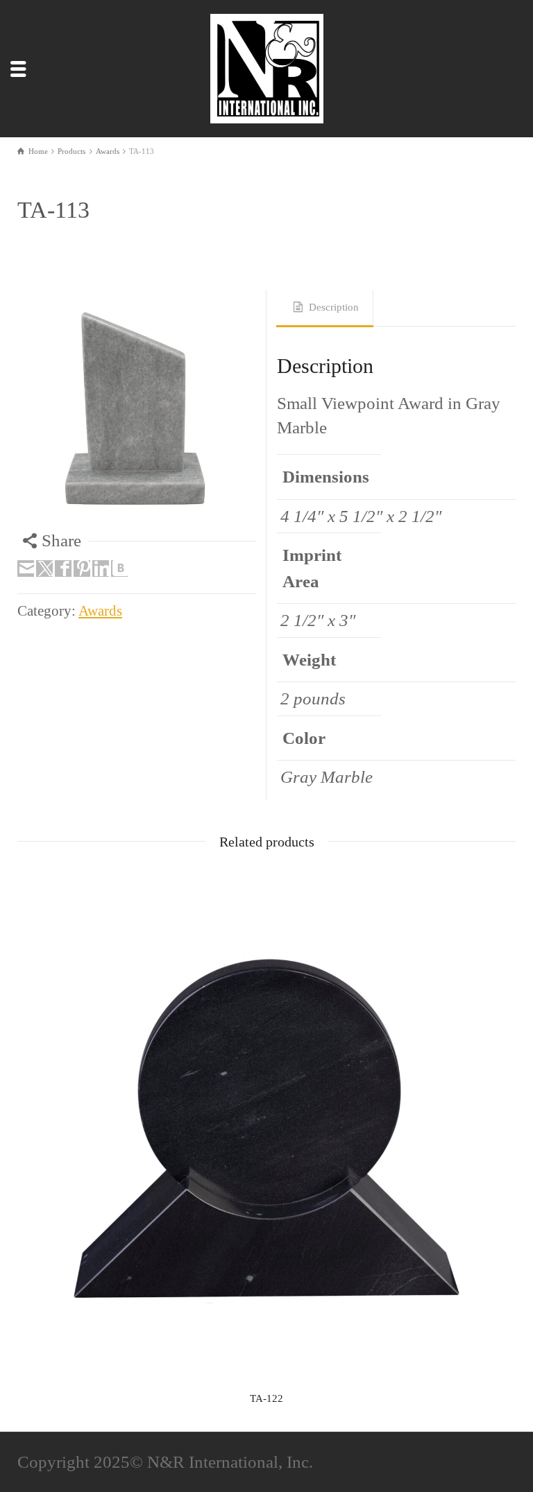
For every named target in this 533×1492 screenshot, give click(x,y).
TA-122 (266, 1398)
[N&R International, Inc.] (269, 66)
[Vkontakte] (119, 568)
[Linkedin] (100, 568)
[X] (44, 568)
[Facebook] (63, 568)
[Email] (25, 568)
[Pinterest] (82, 568)
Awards (100, 610)
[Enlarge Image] (136, 409)
